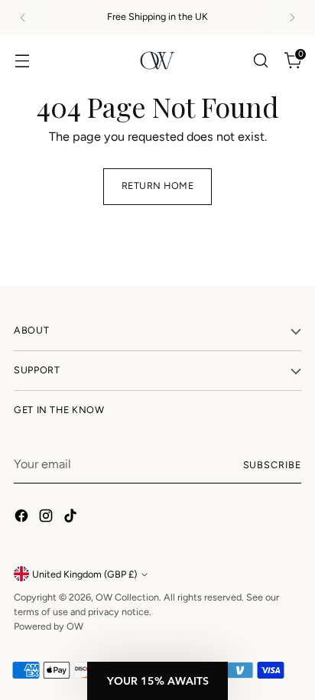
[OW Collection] (157, 60)
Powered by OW (48, 626)
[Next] (292, 17)
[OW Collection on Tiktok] (72, 518)
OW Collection (127, 597)
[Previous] (23, 17)
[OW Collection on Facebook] (23, 518)
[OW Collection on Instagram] (47, 518)
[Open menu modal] (21, 60)
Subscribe (272, 464)
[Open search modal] (260, 60)
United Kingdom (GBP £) (84, 574)
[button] (157, 681)
